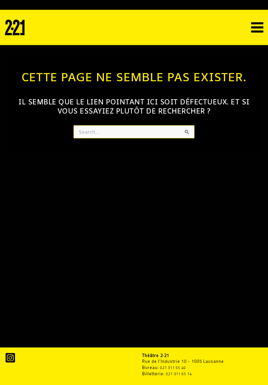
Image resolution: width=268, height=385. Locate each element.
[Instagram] (10, 357)
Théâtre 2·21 (51, 27)
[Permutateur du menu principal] (257, 27)
